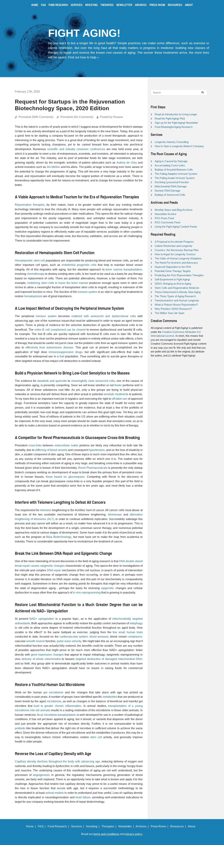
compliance (135, 636)
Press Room (157, 5)
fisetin (118, 385)
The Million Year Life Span (169, 313)
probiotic (20, 728)
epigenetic (107, 588)
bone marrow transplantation (124, 269)
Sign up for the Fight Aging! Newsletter (176, 122)
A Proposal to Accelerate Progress (174, 241)
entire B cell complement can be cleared (60, 329)
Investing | (93, 826)
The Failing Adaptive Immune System (176, 173)
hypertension (97, 449)
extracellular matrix (66, 445)
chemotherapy (35, 273)
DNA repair (54, 570)
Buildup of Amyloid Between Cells (174, 169)
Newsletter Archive (165, 214)
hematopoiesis (33, 296)
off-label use (119, 398)
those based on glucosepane (65, 476)
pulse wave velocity (69, 641)
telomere (45, 510)
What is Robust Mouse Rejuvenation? (176, 304)
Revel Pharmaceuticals (92, 467)
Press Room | (160, 826)
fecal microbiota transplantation (56, 714)
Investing (91, 5)
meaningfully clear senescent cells (93, 380)
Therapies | (110, 826)
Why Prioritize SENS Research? (173, 308)
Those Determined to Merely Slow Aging (178, 292)
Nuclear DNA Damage (167, 190)
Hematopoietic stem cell (30, 260)
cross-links (35, 445)
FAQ (43, 5)
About (189, 5)
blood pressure (99, 636)
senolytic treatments (116, 394)
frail (62, 356)
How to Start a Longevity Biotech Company (179, 146)
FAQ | (42, 826)
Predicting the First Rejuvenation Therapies (179, 275)
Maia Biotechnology (58, 536)
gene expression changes (47, 654)
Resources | (178, 826)
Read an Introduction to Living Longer (176, 114)
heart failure (82, 797)
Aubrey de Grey (127, 162)
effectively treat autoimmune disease (49, 347)
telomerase (115, 514)
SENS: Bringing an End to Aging (173, 283)
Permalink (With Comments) (36, 116)
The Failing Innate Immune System (175, 177)
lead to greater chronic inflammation (57, 705)
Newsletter (124, 5)
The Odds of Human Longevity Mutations (178, 258)
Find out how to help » (83, 57)
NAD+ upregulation (41, 618)
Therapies (107, 5)
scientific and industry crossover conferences (76, 149)
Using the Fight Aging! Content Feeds (176, 226)
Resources (175, 5)
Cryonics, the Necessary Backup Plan (176, 250)
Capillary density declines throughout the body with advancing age (57, 761)
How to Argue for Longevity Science (175, 254)
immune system (87, 291)
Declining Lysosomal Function (172, 182)
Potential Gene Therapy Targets (173, 271)
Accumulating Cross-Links (170, 165)
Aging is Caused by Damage (171, 161)
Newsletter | (126, 826)
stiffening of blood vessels (51, 449)
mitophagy (136, 623)
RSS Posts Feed (164, 218)
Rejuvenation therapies (29, 204)
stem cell (96, 737)
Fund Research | (59, 826)
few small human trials (128, 632)
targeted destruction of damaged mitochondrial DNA (109, 658)
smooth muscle (35, 641)
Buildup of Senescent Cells (170, 194)
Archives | (143, 826)
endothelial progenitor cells (79, 264)
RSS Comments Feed (167, 222)
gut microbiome (53, 692)
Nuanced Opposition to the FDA (173, 266)
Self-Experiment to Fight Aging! (172, 279)
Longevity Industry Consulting (171, 141)
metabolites (110, 696)
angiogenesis (41, 774)
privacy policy (133, 834)
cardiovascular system (74, 636)
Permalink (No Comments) (76, 116)
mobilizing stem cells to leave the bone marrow (57, 282)
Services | (78, 826)
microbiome (54, 701)
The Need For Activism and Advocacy (176, 262)
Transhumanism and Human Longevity (177, 300)
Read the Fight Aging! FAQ (170, 118)
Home (34, 5)
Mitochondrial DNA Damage (171, 186)
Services (76, 5)
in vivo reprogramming (87, 592)
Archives (141, 5)
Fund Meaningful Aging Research (173, 126)
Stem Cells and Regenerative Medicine (177, 287)
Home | (31, 826)
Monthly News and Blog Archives (173, 209)
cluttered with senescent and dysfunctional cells (103, 316)
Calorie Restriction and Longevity (173, 245)
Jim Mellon (53, 166)
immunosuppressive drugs (65, 352)
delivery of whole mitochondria (41, 658)
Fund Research (58, 5)
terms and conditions (106, 834)
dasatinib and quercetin (52, 380)
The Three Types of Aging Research (175, 296)
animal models (55, 792)
